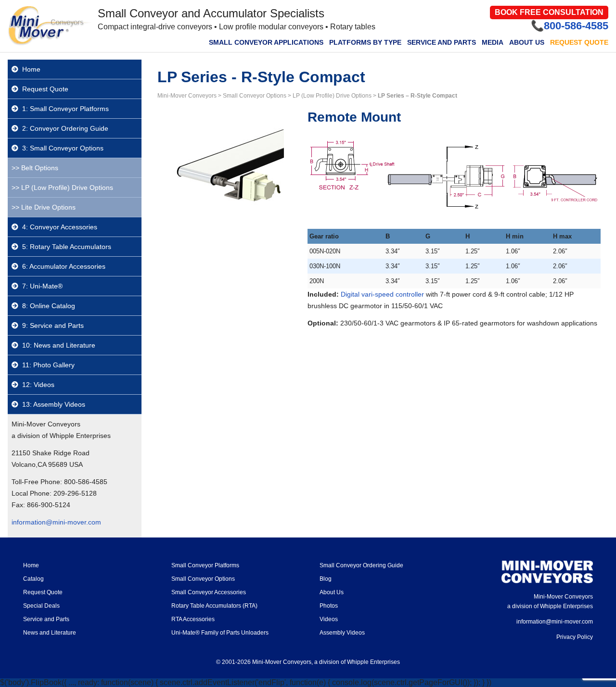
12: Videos (38, 384)
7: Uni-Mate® (42, 286)
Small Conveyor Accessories (208, 592)
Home (31, 69)
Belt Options (39, 168)
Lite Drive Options (48, 207)
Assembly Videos (342, 632)
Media (492, 42)
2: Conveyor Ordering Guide (65, 128)
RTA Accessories (193, 619)
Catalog (33, 578)
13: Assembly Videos (53, 404)
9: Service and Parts (53, 325)
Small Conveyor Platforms (205, 565)
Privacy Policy (574, 637)
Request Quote (579, 42)
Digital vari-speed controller (382, 294)
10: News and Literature (58, 345)
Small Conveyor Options (203, 578)
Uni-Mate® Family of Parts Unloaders (220, 632)
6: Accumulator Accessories (63, 266)
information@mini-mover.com (56, 522)
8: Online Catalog (48, 306)
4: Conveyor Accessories (59, 227)
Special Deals (41, 605)
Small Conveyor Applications (266, 42)
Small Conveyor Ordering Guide (361, 565)
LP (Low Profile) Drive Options (67, 187)
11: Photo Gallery (48, 365)
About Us (526, 42)
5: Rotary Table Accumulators (66, 246)
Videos (329, 619)
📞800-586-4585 (569, 26)
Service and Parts (441, 42)
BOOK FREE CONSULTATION (549, 12)
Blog (326, 578)
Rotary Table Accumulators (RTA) (214, 605)
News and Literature (49, 632)
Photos (329, 605)
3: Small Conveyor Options (62, 148)
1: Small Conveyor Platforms (65, 108)
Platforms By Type (365, 42)
